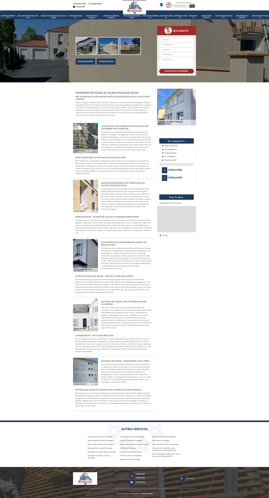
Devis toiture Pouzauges (128, 448)
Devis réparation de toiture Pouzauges (165, 444)
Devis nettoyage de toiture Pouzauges (100, 441)
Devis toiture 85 (193, 16)
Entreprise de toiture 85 (180, 16)
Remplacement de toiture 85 (260, 16)
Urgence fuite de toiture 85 (206, 16)
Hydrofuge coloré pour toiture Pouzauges (102, 452)
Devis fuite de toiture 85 (166, 16)
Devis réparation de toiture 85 (242, 16)
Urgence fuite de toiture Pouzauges (132, 437)
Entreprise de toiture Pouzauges (131, 452)
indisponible (80, 4)
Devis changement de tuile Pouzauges (100, 444)
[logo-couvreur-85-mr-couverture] (134, 7)
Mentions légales (147, 493)
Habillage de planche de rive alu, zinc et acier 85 (54, 16)
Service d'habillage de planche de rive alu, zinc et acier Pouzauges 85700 (166, 455)
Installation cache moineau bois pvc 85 (27, 16)
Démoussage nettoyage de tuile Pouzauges (134, 444)
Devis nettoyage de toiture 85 (92, 16)
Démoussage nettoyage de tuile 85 (132, 16)
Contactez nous (106, 62)
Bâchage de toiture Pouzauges (130, 459)
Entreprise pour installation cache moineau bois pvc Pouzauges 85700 (164, 449)
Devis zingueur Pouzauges (160, 441)
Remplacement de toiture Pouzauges (100, 437)
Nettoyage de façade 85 (75, 16)
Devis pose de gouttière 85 (150, 16)
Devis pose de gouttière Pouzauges (164, 437)
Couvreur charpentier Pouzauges (131, 441)
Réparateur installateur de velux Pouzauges (99, 457)
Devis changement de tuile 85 (223, 16)
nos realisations (85, 62)
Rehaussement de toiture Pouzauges (100, 448)
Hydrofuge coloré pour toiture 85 (111, 16)
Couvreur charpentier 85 (8, 16)
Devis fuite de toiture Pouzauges (131, 456)
